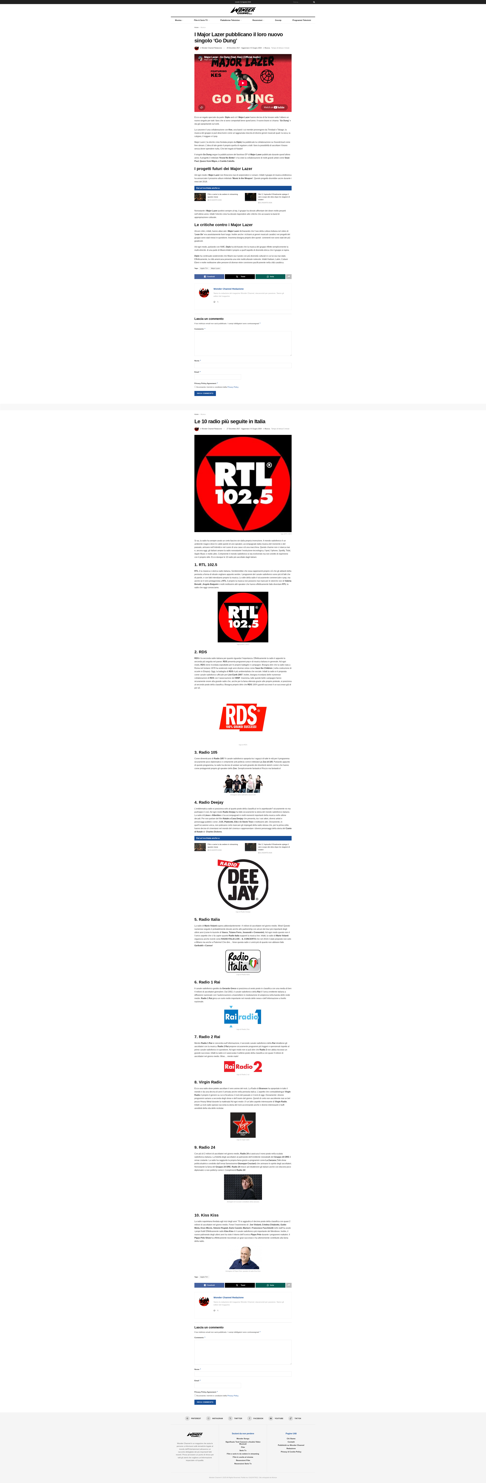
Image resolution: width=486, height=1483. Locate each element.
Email (197, 372)
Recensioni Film (243, 1460)
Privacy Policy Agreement (206, 383)
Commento (200, 329)
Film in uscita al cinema (243, 1457)
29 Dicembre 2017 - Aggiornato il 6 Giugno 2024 (244, 48)
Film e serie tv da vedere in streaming (243, 1454)
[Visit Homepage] (243, 10)
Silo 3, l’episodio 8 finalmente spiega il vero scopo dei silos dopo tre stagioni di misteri (274, 197)
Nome (197, 360)
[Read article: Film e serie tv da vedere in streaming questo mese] (200, 197)
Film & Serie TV (201, 20)
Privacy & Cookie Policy (291, 1452)
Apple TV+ (204, 268)
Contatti (291, 1442)
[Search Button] (313, 2)
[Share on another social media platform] (289, 276)
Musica (178, 20)
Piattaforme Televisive (230, 20)
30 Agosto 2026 (215, 200)
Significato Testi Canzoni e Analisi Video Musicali (243, 1443)
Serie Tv (242, 1450)
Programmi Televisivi (301, 20)
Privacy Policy (232, 387)
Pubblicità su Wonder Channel (291, 1445)
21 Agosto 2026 (265, 203)
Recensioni (257, 20)
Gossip (278, 20)
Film (243, 1447)
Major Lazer (215, 268)
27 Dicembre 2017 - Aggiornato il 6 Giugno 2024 (244, 429)
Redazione (291, 1448)
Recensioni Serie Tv (243, 1464)
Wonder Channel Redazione (212, 48)
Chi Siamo (291, 1439)
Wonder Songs (243, 1439)
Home (196, 27)
